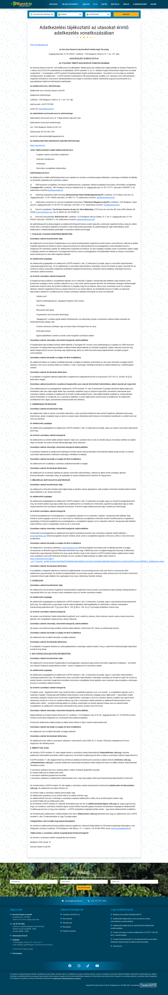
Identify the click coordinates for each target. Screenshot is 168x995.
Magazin (86, 4)
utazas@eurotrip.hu (46, 109)
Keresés (126, 14)
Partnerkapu (17, 953)
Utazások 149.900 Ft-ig (71, 914)
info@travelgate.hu (55, 190)
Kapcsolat (115, 4)
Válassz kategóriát (70, 4)
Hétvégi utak (67, 923)
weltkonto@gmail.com (85, 219)
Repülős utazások (69, 931)
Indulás (126, 4)
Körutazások (67, 919)
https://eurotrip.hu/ (37, 145)
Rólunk (153, 4)
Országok (53, 4)
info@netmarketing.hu (105, 197)
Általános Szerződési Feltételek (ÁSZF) (127, 914)
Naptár (104, 4)
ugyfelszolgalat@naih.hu (120, 828)
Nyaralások (67, 927)
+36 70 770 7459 (98, 901)
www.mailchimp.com (44, 212)
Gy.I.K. (95, 4)
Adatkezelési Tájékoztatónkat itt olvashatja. (67, 978)
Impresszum (117, 946)
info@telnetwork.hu (111, 205)
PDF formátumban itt (39, 45)
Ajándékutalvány (140, 4)
